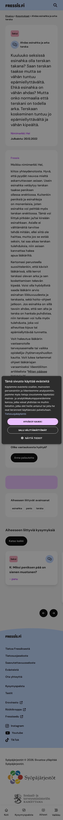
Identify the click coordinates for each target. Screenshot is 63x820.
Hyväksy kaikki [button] (32, 421)
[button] (31, 438)
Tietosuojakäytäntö (15, 413)
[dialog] (31, 410)
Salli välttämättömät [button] (32, 430)
